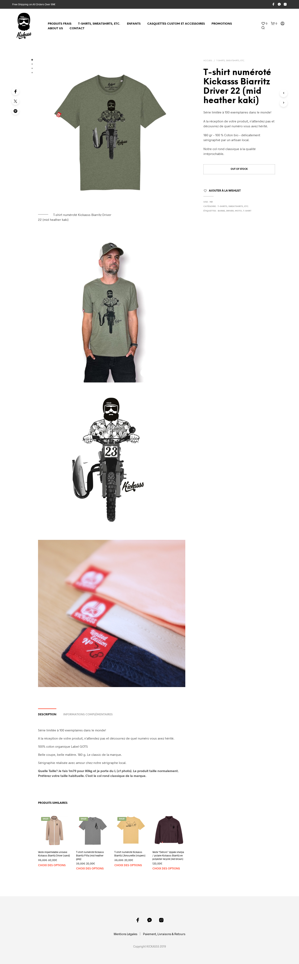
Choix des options (52, 865)
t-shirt (247, 211)
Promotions (222, 23)
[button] (264, 24)
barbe (221, 211)
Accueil (207, 61)
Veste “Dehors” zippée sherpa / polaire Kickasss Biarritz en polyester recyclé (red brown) (168, 855)
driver (230, 211)
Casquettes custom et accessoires (176, 23)
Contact (77, 28)
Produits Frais (59, 23)
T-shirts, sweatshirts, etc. (99, 23)
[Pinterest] (15, 111)
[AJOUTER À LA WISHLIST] (54, 839)
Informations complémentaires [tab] (88, 714)
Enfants (134, 23)
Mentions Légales (125, 934)
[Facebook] (15, 91)
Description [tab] (47, 714)
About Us (55, 28)
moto (238, 211)
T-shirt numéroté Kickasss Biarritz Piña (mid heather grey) (90, 855)
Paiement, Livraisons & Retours (164, 934)
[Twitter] (15, 101)
